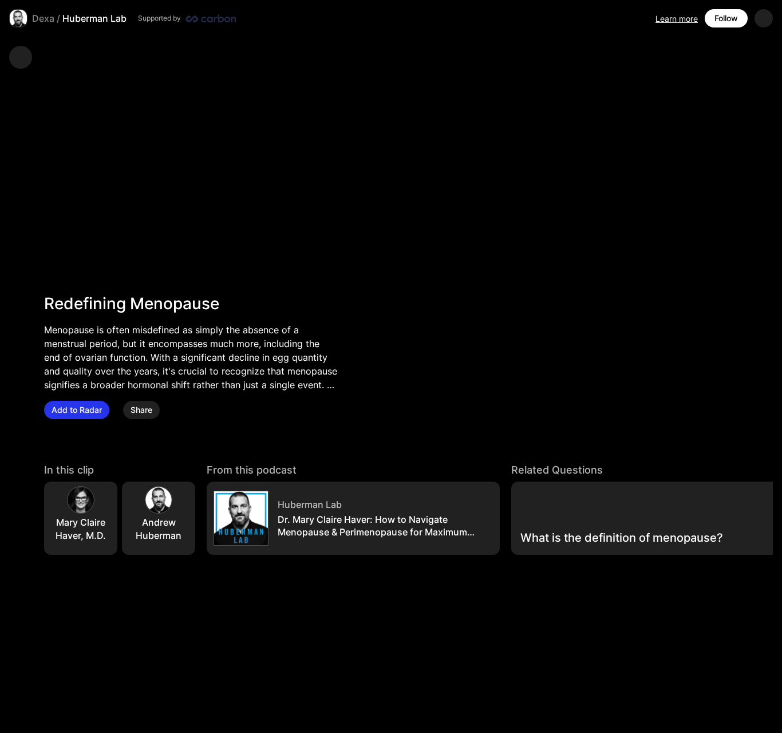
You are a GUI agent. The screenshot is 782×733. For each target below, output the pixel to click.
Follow (726, 18)
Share (141, 410)
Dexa (43, 18)
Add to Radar (77, 410)
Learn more (676, 18)
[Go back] (20, 57)
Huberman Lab (94, 18)
